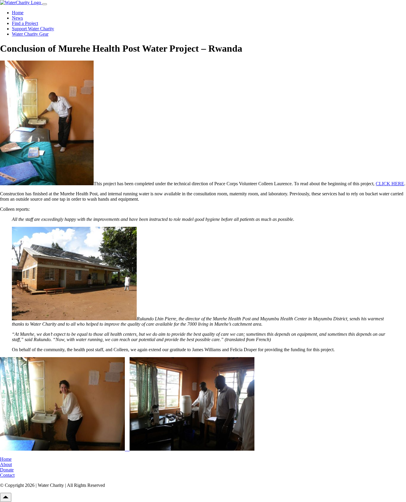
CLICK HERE (390, 183)
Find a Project (25, 23)
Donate (7, 469)
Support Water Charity (33, 28)
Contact (7, 475)
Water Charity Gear (30, 34)
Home (17, 12)
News (17, 17)
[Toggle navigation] (44, 4)
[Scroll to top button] (5, 497)
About (6, 464)
